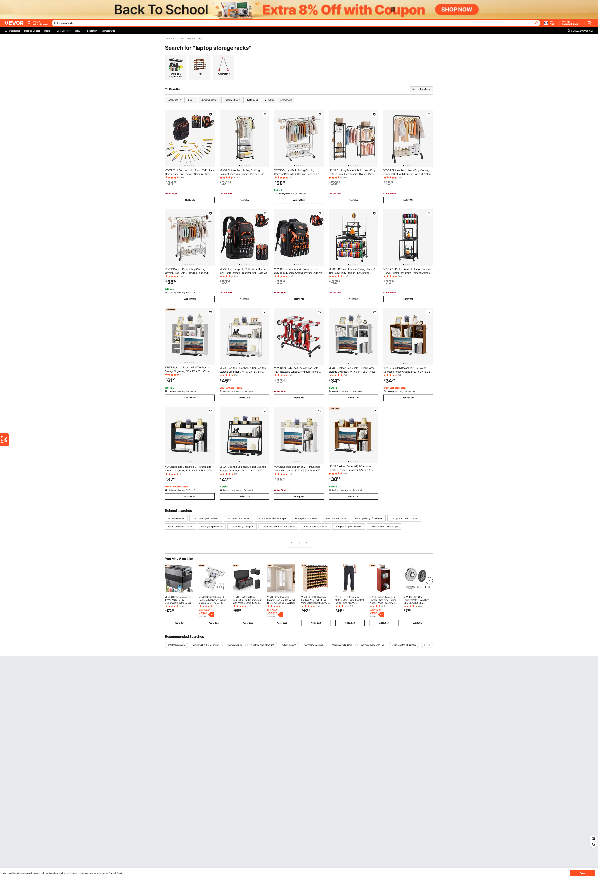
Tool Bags (198, 38)
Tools (175, 38)
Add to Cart (299, 200)
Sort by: (416, 89)
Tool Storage (185, 38)
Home (167, 38)
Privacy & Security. (116, 873)
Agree (582, 873)
